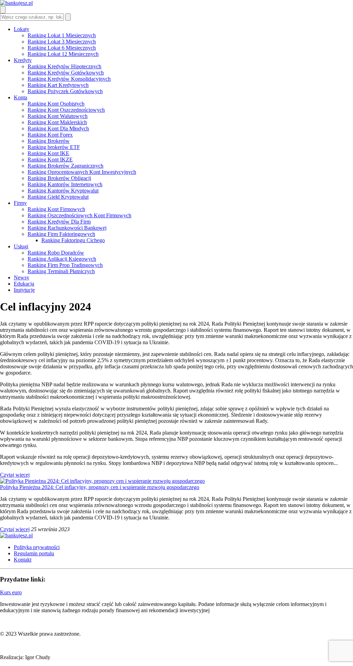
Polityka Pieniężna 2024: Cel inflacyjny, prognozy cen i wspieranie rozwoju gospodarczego (99, 487)
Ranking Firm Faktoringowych (61, 234)
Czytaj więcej (15, 475)
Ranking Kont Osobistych (56, 104)
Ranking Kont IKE (48, 153)
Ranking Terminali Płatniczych (61, 271)
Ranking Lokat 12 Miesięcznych (63, 54)
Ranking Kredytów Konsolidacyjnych (69, 79)
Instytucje (24, 290)
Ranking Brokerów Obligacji (59, 178)
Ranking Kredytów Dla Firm (59, 222)
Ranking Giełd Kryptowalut (58, 197)
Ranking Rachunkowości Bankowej (67, 228)
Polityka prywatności (37, 547)
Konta (20, 97)
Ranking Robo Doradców (56, 253)
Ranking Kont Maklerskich (57, 122)
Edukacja (24, 284)
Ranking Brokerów (49, 141)
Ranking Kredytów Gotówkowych (66, 73)
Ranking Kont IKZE (50, 159)
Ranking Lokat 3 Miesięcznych (62, 41)
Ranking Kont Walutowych (58, 116)
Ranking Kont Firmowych (56, 209)
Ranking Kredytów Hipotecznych (64, 66)
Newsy (21, 277)
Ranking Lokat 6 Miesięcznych (62, 48)
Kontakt (22, 560)
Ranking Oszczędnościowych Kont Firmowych (79, 215)
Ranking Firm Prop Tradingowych (65, 265)
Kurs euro (11, 592)
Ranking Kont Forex (50, 135)
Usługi (21, 246)
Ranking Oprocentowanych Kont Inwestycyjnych (82, 172)
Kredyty (23, 60)
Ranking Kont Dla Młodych (58, 128)
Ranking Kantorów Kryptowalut (63, 190)
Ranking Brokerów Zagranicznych (65, 166)
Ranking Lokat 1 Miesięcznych (62, 35)
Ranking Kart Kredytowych (58, 85)
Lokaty (21, 29)
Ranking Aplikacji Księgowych (62, 259)
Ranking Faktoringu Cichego (73, 240)
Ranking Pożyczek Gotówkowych (65, 91)
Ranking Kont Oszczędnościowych (66, 110)
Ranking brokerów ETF (54, 147)
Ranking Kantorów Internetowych (65, 184)
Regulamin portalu (34, 553)
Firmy (20, 203)
